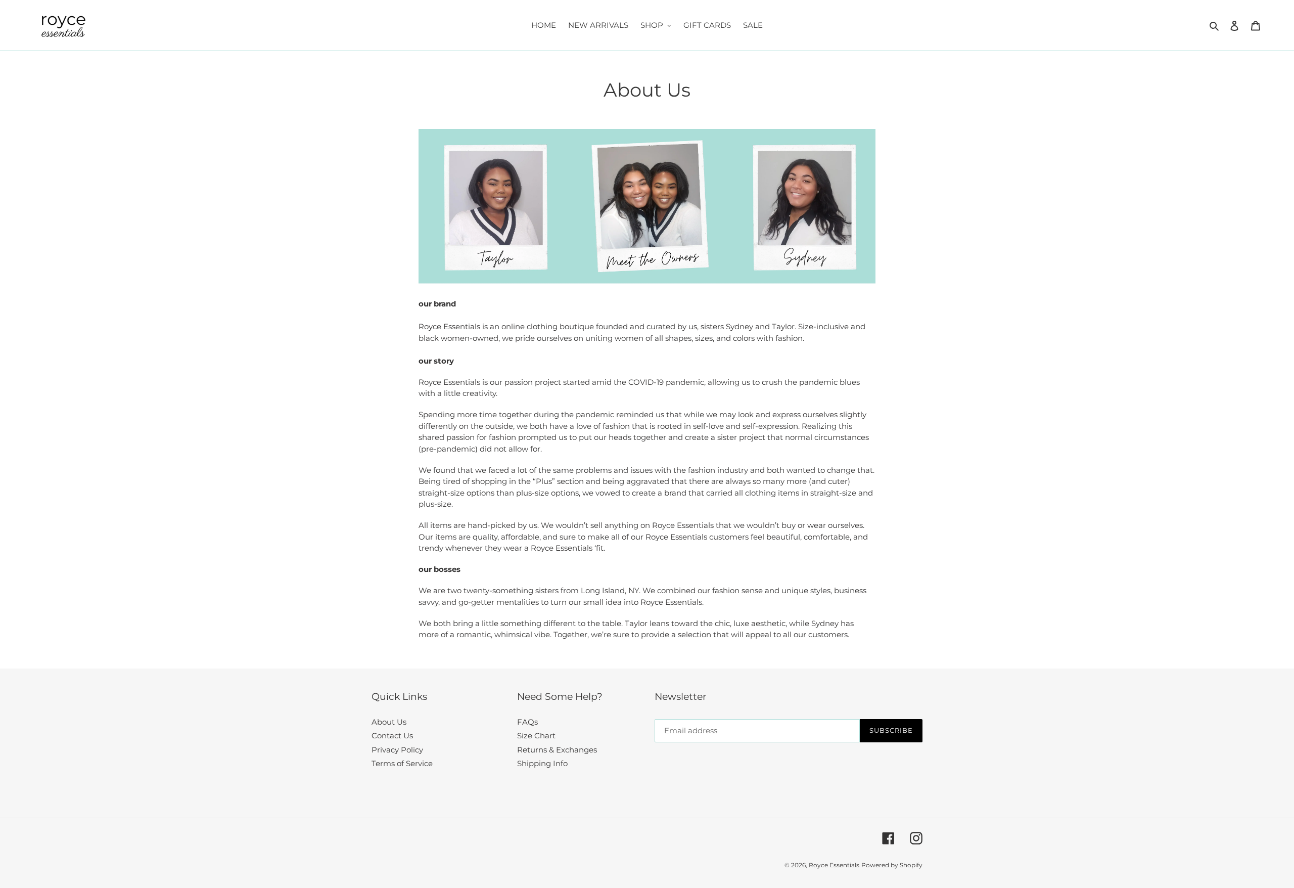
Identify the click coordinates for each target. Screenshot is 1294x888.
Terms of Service (402, 763)
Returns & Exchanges (557, 749)
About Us (389, 722)
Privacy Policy (397, 749)
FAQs (527, 722)
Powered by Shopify (891, 865)
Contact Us (392, 735)
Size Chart (536, 735)
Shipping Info (542, 763)
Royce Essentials (834, 865)
